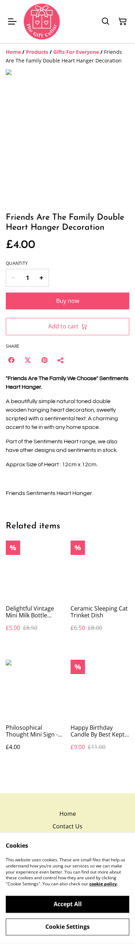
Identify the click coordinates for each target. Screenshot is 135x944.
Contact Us (67, 826)
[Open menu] (12, 21)
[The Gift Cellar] (42, 21)
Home (67, 814)
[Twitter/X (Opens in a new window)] (27, 360)
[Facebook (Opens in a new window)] (11, 360)
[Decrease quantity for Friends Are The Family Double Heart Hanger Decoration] (13, 278)
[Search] (105, 21)
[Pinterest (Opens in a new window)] (44, 360)
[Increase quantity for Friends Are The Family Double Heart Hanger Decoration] (41, 278)
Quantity (17, 263)
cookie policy (103, 884)
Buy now (67, 301)
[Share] (60, 360)
